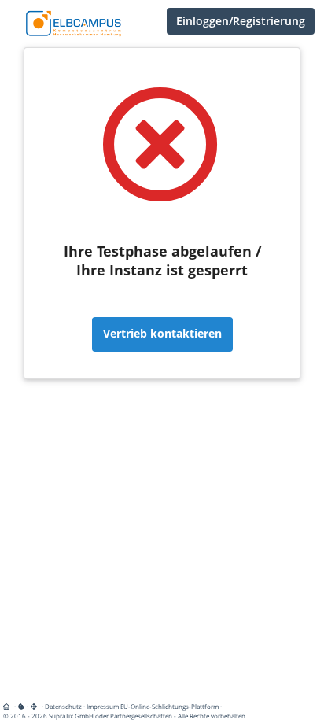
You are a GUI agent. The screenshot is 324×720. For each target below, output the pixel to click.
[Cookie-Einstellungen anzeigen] (21, 706)
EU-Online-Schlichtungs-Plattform (169, 706)
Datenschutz (63, 706)
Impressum (103, 706)
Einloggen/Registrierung (240, 20)
